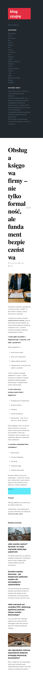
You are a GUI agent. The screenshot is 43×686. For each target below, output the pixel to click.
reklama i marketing (13, 61)
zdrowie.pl (11, 82)
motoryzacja (11, 52)
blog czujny (15, 14)
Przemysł (11, 57)
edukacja (10, 45)
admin (11, 266)
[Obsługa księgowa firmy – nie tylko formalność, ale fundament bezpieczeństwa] (19, 288)
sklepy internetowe (13, 68)
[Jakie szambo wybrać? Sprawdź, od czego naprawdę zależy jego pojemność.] (19, 534)
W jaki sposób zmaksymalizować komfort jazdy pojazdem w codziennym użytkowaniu (19, 121)
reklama (10, 59)
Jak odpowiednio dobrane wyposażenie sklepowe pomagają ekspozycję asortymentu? (19, 114)
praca (9, 54)
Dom (9, 40)
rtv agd (10, 66)
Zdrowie (10, 80)
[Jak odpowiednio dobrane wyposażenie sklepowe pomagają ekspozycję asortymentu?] (19, 640)
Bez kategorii (12, 33)
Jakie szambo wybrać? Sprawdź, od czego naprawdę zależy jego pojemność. (18, 93)
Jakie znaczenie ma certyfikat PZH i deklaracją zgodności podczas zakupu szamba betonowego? (19, 107)
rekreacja (10, 64)
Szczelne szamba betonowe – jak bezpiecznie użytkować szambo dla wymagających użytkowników (18, 100)
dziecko (10, 43)
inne (9, 47)
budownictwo (11, 38)
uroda (9, 73)
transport (10, 71)
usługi (10, 75)
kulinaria (10, 50)
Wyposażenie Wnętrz (14, 78)
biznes (10, 36)
